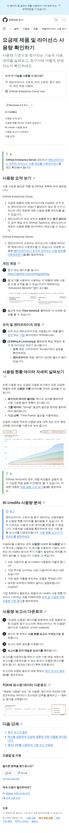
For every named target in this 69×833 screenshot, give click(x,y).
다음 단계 (11, 724)
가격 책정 (7, 821)
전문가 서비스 (22, 821)
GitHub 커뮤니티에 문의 (18, 793)
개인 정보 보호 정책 (11, 778)
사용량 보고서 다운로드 (23, 611)
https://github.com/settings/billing (28, 273)
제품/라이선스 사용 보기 (54, 28)
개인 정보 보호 (46, 817)
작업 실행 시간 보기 (31, 486)
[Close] (59, 5)
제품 (35, 28)
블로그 (34, 821)
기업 (22, 335)
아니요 (24, 773)
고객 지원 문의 (13, 798)
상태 (58, 817)
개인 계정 (9, 263)
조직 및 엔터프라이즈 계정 (21, 324)
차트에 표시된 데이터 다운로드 (25, 685)
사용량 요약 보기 (17, 178)
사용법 (26, 28)
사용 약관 (31, 817)
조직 (10, 335)
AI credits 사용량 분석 (22, 502)
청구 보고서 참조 (55, 670)
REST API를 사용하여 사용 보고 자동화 (30, 745)
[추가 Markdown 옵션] (31, 105)
